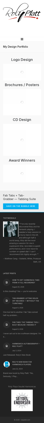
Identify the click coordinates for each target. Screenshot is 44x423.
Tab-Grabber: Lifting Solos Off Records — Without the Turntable (25, 300)
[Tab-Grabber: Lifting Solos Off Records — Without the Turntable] (6, 300)
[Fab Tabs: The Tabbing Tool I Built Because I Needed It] (6, 324)
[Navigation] (22, 39)
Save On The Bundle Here (20, 206)
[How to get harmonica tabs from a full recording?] (6, 282)
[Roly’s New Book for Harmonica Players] (6, 364)
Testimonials (9, 218)
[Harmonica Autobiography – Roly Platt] (6, 346)
